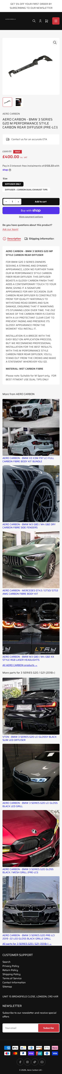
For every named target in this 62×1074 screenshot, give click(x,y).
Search (6, 962)
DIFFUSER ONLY (13, 184)
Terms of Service (11, 978)
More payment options (31, 216)
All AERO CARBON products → (19, 665)
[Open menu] (56, 21)
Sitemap (7, 987)
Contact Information (14, 982)
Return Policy (10, 970)
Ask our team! (10, 229)
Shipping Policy (11, 974)
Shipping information (41, 239)
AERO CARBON (11, 114)
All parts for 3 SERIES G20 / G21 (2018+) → (27, 944)
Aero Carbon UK (34, 1070)
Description (14, 239)
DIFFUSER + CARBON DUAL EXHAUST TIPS (26, 189)
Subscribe (48, 1028)
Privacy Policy (10, 966)
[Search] (34, 21)
